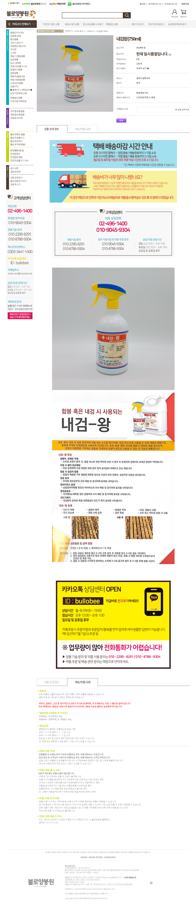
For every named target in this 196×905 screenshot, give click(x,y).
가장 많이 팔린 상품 (51, 24)
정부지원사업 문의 (156, 24)
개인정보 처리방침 (95, 857)
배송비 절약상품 (72, 24)
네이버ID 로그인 (154, 3)
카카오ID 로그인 (170, 3)
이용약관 (83, 857)
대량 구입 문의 (137, 24)
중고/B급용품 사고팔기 (93, 24)
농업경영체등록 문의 (177, 24)
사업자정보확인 (110, 857)
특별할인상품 (112, 24)
